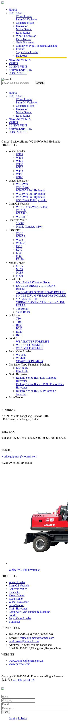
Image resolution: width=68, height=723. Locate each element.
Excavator (22, 26)
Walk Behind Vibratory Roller (33, 282)
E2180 (20, 259)
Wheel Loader (24, 16)
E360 (19, 256)
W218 (19, 233)
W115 (19, 154)
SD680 (20, 223)
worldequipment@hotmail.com (19, 456)
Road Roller (23, 32)
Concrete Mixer (25, 22)
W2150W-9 (22, 187)
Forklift (20, 49)
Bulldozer (21, 55)
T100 (19, 321)
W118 (19, 157)
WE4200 (21, 357)
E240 (19, 249)
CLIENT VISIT (18, 66)
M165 (19, 269)
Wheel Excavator (26, 35)
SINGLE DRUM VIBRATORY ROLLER (41, 295)
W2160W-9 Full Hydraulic (31, 200)
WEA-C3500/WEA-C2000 (32, 206)
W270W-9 (22, 183)
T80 (18, 318)
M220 (19, 275)
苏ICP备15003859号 (24, 680)
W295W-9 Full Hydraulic (30, 197)
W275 (19, 239)
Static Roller (23, 312)
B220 (19, 328)
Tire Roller (22, 308)
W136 (19, 167)
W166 (19, 177)
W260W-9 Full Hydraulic (30, 190)
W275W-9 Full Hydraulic (30, 193)
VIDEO (13, 63)
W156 (19, 174)
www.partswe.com (19, 664)
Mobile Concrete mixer (29, 226)
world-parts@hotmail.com (24, 641)
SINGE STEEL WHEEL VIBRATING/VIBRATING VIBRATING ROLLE (40, 302)
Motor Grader (24, 29)
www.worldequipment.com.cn (26, 660)
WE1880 (21, 354)
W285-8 (20, 243)
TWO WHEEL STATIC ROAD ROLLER (41, 292)
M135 (19, 266)
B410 (19, 334)
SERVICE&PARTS (20, 69)
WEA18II (21, 213)
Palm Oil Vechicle (26, 19)
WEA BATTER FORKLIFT (32, 341)
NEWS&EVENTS (20, 59)
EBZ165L (22, 367)
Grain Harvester (25, 42)
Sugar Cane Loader (27, 52)
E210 (19, 246)
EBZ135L (22, 371)
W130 (19, 164)
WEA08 (21, 210)
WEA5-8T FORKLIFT (29, 348)
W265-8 (20, 236)
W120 (19, 160)
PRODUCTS (16, 12)
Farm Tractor (23, 39)
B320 (19, 331)
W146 (19, 170)
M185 (19, 272)
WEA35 (21, 216)
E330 (19, 252)
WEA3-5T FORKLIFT (29, 344)
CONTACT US (18, 73)
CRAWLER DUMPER (29, 361)
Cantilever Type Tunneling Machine (36, 45)
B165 (19, 325)
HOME (13, 9)
